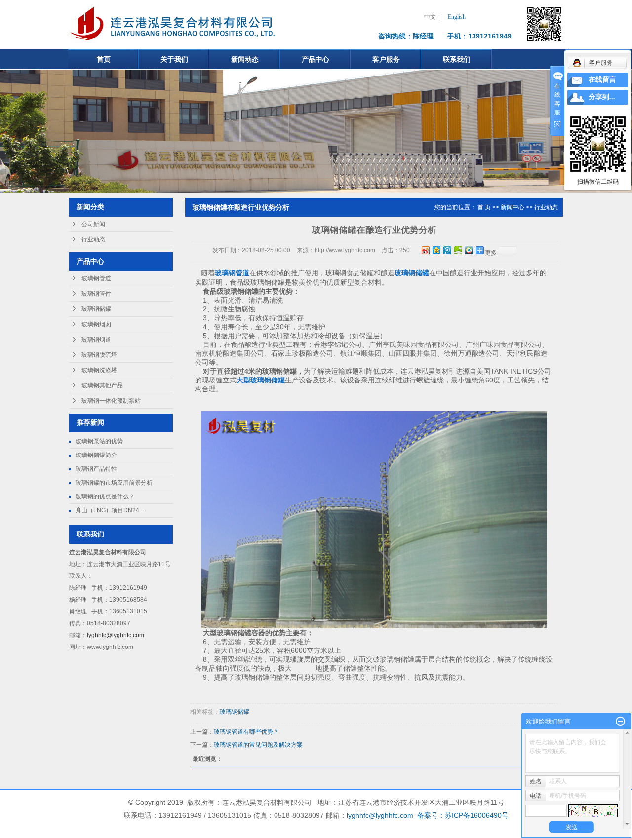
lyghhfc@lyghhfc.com (115, 635)
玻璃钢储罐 (96, 308)
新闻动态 (245, 59)
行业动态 (93, 239)
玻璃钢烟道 (96, 339)
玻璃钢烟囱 (96, 324)
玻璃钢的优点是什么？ (105, 496)
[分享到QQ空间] (436, 250)
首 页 (484, 207)
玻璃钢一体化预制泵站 (111, 400)
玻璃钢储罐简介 (96, 455)
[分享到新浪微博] (425, 250)
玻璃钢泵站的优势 (99, 441)
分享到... (602, 97)
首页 (104, 59)
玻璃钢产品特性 (96, 468)
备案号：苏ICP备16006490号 (463, 815)
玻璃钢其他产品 (102, 385)
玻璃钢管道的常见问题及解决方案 (258, 744)
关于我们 (174, 59)
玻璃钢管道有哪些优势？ (246, 731)
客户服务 (386, 59)
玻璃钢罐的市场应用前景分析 (114, 482)
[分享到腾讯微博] (446, 250)
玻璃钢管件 (96, 293)
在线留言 (602, 79)
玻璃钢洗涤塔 (99, 370)
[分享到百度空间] (457, 250)
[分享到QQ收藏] (468, 250)
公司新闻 (93, 224)
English (457, 16)
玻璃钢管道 (96, 278)
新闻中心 (512, 207)
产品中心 (315, 59)
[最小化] (620, 721)
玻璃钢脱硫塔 (99, 354)
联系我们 (457, 59)
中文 (430, 16)
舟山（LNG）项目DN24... (110, 510)
